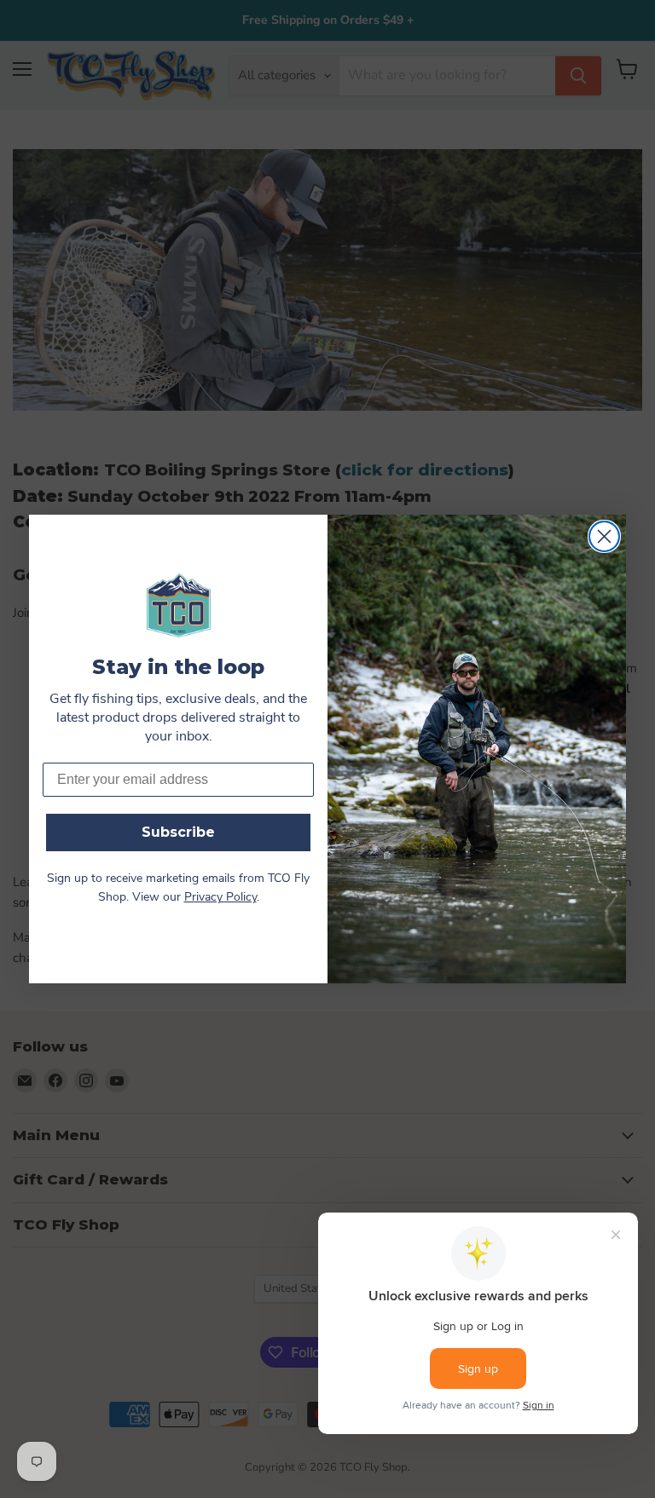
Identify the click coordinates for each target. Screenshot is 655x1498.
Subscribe (178, 832)
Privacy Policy (220, 897)
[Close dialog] (604, 536)
